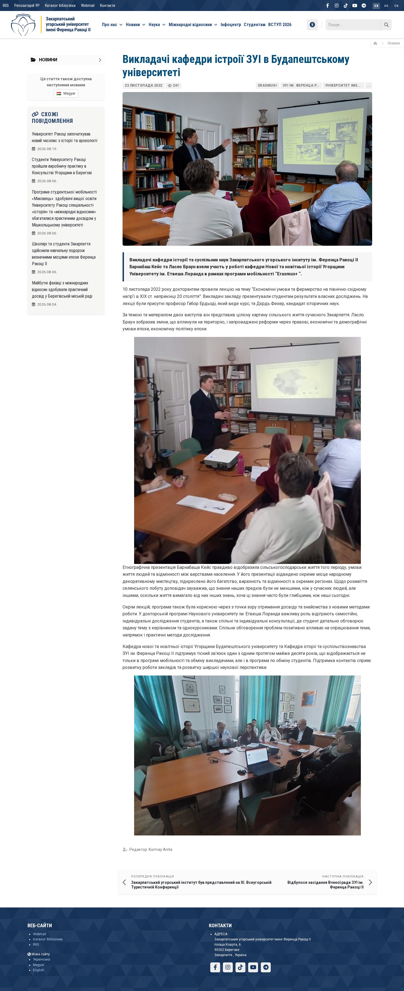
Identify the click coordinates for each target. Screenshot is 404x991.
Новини (133, 24)
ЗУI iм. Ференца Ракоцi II (302, 85)
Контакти (107, 5)
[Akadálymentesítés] (312, 24)
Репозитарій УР (27, 5)
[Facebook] (327, 5)
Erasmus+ (267, 85)
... (369, 85)
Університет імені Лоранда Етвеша (344, 85)
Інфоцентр (231, 24)
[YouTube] (355, 5)
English (38, 970)
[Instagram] (337, 5)
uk (376, 6)
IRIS (6, 5)
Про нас (109, 24)
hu (386, 6)
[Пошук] (386, 24)
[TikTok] (346, 5)
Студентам (254, 24)
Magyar (38, 965)
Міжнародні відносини (190, 24)
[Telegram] (364, 5)
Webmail (88, 5)
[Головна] (377, 43)
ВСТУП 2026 (279, 24)
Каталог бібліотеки (60, 5)
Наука (154, 24)
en (396, 6)
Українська (41, 959)
